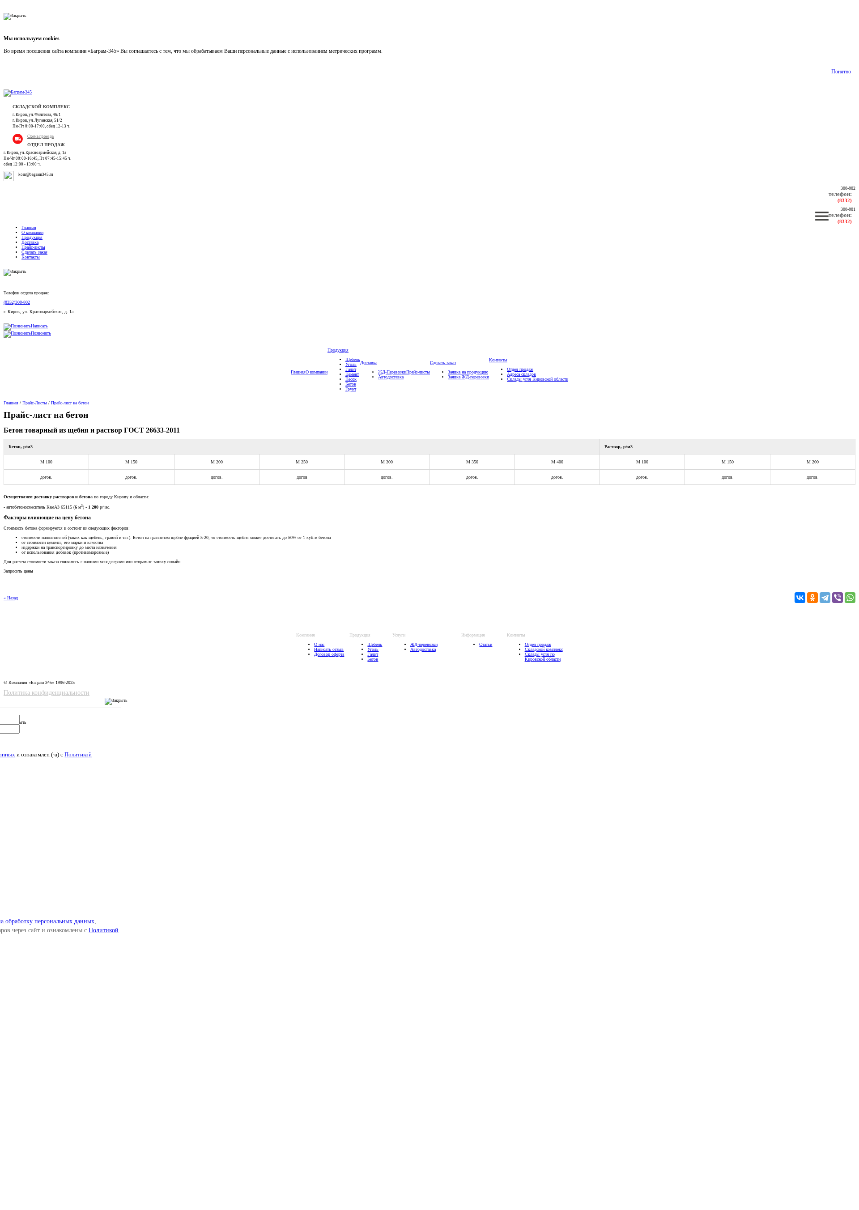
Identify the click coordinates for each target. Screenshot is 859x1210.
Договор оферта (329, 654)
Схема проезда (40, 136)
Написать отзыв (329, 649)
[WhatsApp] (850, 597)
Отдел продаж (520, 369)
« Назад (11, 597)
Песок (351, 379)
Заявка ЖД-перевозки (468, 376)
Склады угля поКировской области (543, 657)
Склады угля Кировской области (537, 379)
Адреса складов (521, 374)
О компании (32, 232)
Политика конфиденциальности (46, 692)
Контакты (30, 257)
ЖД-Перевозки (392, 371)
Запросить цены (18, 571)
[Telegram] (825, 597)
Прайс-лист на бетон (70, 402)
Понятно (841, 71)
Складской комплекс (544, 649)
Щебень (352, 359)
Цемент (352, 374)
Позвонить (41, 333)
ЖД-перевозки (424, 644)
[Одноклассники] (812, 597)
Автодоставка (391, 376)
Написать (39, 325)
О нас (319, 644)
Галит (350, 369)
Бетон (350, 384)
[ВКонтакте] (800, 597)
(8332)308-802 (17, 302)
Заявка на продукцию (468, 371)
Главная (28, 227)
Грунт (350, 388)
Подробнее (396, 51)
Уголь (351, 364)
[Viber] (837, 597)
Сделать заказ (34, 252)
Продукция (32, 237)
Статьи (485, 644)
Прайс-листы (33, 247)
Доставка (29, 242)
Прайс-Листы (34, 402)
